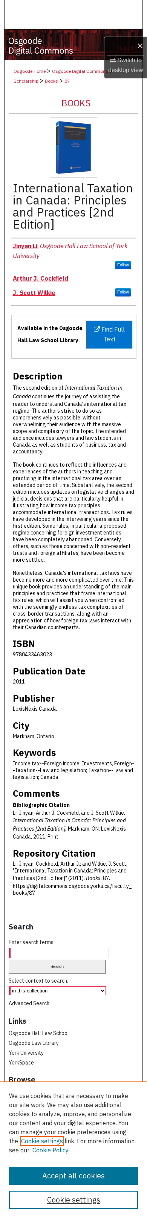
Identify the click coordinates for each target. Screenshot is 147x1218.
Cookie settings (42, 1141)
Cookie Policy (50, 1150)
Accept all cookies (73, 1175)
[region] (73, 1149)
